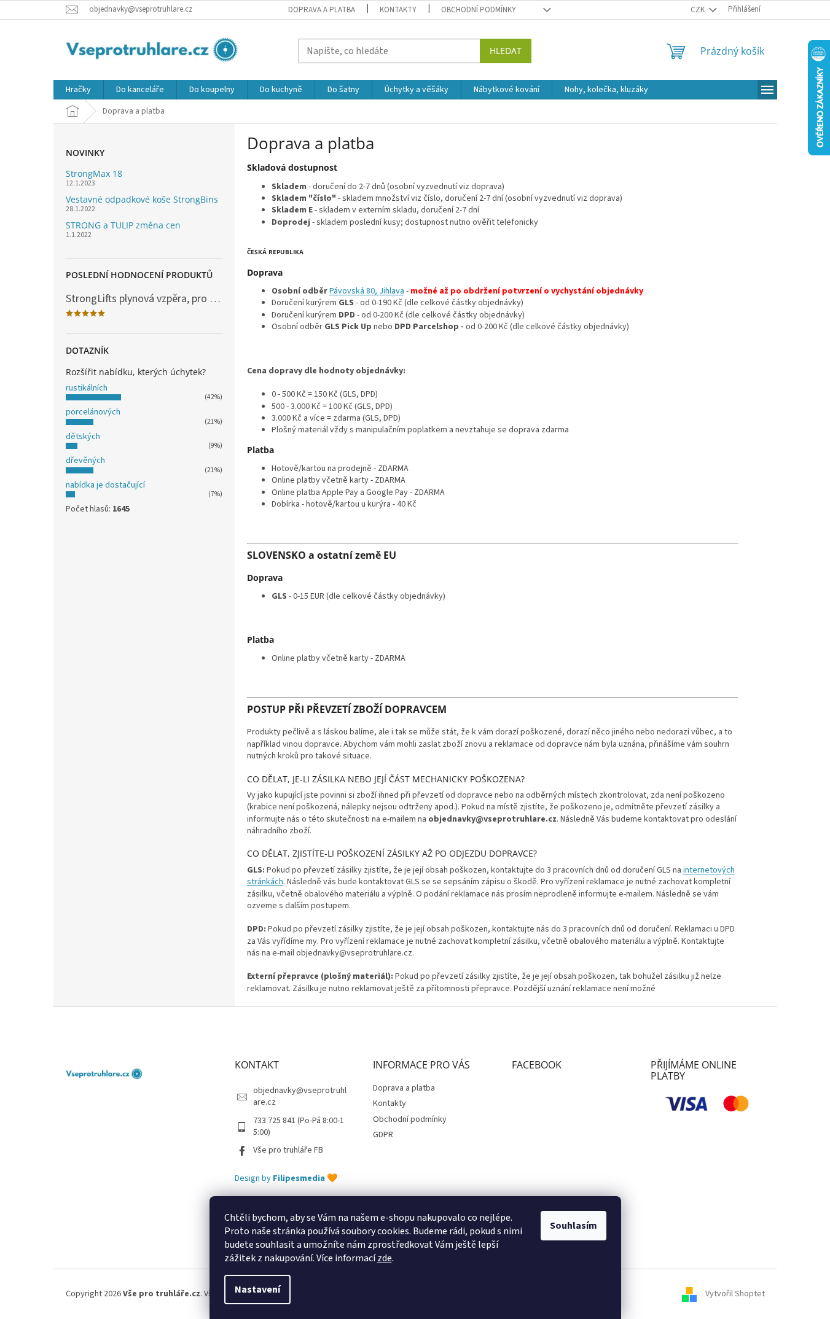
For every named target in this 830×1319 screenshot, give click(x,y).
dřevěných (85, 460)
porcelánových (93, 412)
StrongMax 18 (94, 173)
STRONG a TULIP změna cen (123, 225)
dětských (83, 436)
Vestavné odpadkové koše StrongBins (142, 199)
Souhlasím (573, 1225)
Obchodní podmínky (478, 9)
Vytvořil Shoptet (735, 1294)
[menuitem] (78, 89)
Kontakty (398, 9)
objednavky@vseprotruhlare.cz (299, 1096)
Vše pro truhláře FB (288, 1150)
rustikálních (87, 388)
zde (384, 1258)
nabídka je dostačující (105, 485)
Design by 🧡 (286, 1179)
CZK (699, 9)
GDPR (383, 1135)
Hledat (506, 50)
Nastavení (257, 1289)
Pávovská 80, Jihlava (366, 291)
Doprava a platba (321, 9)
